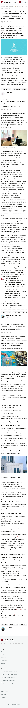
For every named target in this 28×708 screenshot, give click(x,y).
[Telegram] (7, 22)
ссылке (3, 594)
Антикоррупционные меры (8, 680)
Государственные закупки (8, 683)
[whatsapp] (5, 22)
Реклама (3, 697)
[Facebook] (10, 22)
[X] (13, 22)
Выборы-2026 (9, 6)
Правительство (6, 89)
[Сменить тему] (21, 2)
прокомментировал (15, 536)
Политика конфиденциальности (9, 674)
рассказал (4, 586)
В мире (3, 663)
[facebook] (10, 643)
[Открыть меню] (25, 2)
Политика (3, 654)
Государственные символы (8, 677)
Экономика (4, 660)
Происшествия (5, 652)
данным (16, 381)
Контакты (3, 694)
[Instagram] (2, 22)
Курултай (4, 624)
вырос (17, 307)
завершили (22, 392)
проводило (17, 614)
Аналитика (3, 657)
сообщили (19, 609)
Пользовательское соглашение (9, 671)
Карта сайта (4, 691)
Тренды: (3, 6)
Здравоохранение (18, 312)
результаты (4, 561)
